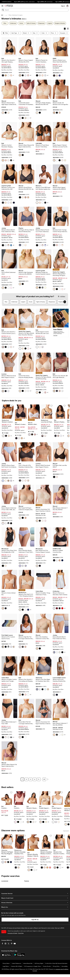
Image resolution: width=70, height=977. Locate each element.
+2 (13, 287)
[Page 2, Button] (48, 779)
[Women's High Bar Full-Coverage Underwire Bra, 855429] (26, 623)
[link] (9, 67)
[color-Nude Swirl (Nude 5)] (3, 160)
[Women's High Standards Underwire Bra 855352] (26, 258)
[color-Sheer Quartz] (62, 289)
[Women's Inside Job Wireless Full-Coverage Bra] (60, 89)
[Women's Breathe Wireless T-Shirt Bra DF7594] (33, 841)
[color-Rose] (57, 245)
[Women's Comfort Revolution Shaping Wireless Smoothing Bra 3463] (9, 131)
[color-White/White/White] (6, 245)
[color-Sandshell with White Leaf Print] (25, 695)
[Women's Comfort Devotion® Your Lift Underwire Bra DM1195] (8, 411)
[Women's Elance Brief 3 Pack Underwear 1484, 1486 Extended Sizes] (9, 216)
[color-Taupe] (54, 391)
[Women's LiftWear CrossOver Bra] (60, 536)
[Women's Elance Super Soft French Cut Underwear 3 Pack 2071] (9, 451)
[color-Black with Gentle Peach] (42, 436)
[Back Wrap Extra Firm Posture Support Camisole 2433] (43, 536)
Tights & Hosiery (31, 23)
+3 (30, 118)
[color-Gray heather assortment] (8, 647)
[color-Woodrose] (35, 434)
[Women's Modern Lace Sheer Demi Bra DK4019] (60, 46)
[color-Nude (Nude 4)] (25, 245)
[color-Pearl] (11, 203)
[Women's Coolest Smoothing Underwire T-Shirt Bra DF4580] (21, 411)
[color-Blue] (11, 862)
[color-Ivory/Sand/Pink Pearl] (8, 245)
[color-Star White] (60, 289)
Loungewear (4, 881)
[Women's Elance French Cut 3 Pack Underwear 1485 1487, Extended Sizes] (43, 216)
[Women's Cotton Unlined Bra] (9, 579)
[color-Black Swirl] (11, 160)
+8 (13, 245)
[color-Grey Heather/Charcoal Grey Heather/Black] (8, 523)
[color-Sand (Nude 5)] (3, 113)
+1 (37, 434)
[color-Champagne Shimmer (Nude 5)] (37, 288)
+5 (13, 480)
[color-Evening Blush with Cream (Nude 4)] (45, 436)
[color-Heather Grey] (42, 347)
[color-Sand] (54, 113)
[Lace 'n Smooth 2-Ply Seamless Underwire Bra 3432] (26, 451)
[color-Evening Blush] (3, 347)
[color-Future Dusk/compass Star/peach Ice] (25, 566)
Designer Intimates (60, 23)
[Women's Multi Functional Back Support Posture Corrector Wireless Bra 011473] (9, 362)
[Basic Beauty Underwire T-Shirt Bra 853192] (60, 494)
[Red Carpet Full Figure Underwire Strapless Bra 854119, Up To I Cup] (26, 494)
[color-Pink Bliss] (33, 822)
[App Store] (6, 955)
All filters (62, 296)
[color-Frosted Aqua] (45, 689)
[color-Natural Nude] (8, 113)
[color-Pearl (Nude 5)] (45, 288)
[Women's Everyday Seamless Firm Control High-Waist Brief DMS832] (20, 841)
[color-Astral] (57, 560)
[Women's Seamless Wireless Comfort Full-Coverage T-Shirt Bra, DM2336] (46, 841)
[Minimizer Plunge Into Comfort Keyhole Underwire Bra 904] (43, 258)
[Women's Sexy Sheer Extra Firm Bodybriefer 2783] (9, 536)
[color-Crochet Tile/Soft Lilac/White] (11, 481)
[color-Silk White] (54, 695)
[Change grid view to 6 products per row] (68, 28)
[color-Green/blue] (3, 647)
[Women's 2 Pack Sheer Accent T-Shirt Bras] (43, 131)
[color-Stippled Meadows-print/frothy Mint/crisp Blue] (3, 481)
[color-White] (8, 75)
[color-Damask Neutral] (54, 289)
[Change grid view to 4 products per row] (65, 29)
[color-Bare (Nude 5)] (6, 695)
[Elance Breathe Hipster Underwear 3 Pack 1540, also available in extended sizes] (26, 536)
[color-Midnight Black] (57, 289)
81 (44, 779)
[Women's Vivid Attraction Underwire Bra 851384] (34, 411)
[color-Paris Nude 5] (6, 203)
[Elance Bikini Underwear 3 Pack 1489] (9, 708)
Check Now (21, 933)
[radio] (3, 75)
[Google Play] (19, 955)
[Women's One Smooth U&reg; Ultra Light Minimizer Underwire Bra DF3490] (60, 362)
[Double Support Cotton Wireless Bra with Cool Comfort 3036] (43, 318)
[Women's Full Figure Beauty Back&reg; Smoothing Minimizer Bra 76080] (43, 362)
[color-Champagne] (57, 76)
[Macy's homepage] (2, 15)
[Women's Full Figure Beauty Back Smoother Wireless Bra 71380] (26, 318)
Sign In (63, 5)
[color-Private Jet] (20, 245)
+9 (47, 202)
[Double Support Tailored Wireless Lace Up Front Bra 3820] (60, 131)
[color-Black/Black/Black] (3, 245)
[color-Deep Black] (37, 245)
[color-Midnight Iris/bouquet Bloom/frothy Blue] (45, 245)
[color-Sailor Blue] (14, 203)
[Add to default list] (12, 406)
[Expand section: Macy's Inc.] (35, 907)
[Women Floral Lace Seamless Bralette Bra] (60, 665)
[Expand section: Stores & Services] (35, 902)
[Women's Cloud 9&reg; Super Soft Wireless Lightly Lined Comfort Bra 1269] (43, 174)
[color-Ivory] (62, 735)
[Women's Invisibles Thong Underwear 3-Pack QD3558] (43, 579)
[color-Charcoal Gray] (37, 689)
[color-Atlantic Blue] (60, 76)
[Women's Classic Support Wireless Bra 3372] (26, 46)
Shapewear (41, 23)
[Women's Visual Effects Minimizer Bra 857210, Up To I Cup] (26, 174)
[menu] (2, 6)
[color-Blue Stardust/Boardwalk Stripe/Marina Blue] (11, 245)
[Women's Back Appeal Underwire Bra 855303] (60, 174)
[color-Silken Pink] (11, 288)
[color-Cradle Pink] (45, 521)
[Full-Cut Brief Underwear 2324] (9, 258)
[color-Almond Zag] (6, 160)
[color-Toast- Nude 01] (57, 477)
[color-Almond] (22, 438)
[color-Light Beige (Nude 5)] (65, 160)
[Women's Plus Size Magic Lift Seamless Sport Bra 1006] (43, 665)
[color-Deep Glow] (47, 867)
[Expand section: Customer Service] (35, 893)
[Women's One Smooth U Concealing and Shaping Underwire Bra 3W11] (26, 665)
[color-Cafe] (48, 689)
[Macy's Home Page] (8, 6)
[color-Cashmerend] (3, 608)
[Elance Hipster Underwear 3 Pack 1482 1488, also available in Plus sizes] (9, 494)
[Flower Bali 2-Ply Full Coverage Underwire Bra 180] (26, 708)
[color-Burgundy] (57, 608)
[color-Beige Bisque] (45, 867)
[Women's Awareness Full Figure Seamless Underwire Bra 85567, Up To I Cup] (43, 494)
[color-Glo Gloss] (28, 75)
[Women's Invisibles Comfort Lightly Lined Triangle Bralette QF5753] (9, 665)
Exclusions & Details (12, 933)
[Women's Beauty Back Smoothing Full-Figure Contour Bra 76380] (60, 258)
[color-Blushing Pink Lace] (62, 160)
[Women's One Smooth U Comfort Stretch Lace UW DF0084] (9, 318)
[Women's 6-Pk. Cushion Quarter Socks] (9, 623)
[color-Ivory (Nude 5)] (42, 521)
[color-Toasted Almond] (40, 203)
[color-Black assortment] (6, 647)
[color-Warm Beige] (37, 566)
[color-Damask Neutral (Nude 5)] (23, 348)
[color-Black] (3, 75)
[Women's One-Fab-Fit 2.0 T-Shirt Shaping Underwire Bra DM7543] (26, 579)
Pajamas (26, 881)
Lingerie (50, 23)
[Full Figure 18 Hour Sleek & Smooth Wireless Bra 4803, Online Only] (26, 216)
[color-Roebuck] (60, 113)
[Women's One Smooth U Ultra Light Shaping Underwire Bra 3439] (9, 46)
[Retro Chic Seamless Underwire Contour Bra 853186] (43, 623)
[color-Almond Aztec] (25, 118)
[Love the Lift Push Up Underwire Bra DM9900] (47, 411)
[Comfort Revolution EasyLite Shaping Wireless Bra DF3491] (26, 362)
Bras (5, 23)
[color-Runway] (54, 560)
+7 (13, 75)
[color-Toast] (37, 648)
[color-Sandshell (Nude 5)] (11, 75)
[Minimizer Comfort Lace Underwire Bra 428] (9, 174)
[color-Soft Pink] (14, 647)
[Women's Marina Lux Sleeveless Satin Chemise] (60, 579)
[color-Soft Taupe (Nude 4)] (20, 75)
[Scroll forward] (64, 301)
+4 (47, 75)
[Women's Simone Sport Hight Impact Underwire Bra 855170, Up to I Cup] (9, 89)
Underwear (13, 23)
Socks (21, 23)
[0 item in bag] (67, 6)
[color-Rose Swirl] (8, 160)
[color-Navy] (62, 560)
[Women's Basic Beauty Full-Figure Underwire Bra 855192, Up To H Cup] (26, 131)
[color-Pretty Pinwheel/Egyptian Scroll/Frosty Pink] (6, 481)
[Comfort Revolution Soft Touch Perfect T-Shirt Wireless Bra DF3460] (7, 798)
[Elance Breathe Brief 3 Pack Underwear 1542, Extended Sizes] (60, 623)
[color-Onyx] (40, 288)
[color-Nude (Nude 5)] (6, 75)
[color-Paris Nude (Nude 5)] (20, 610)
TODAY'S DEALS (6, 1)
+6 (30, 75)
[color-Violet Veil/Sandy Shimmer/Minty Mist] (20, 566)
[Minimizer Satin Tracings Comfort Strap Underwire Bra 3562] (60, 216)
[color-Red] (62, 608)
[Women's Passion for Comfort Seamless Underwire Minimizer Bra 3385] (43, 46)
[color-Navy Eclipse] (28, 610)
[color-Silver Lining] (42, 288)
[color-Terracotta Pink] (50, 867)
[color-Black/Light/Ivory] (8, 481)
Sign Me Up (35, 919)
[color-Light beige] (3, 391)
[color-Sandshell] (37, 203)
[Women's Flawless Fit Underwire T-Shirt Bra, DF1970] (60, 411)
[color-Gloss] (58, 436)
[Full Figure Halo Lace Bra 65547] (60, 451)
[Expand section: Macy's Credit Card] (35, 898)
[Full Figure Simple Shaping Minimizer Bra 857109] (43, 89)
